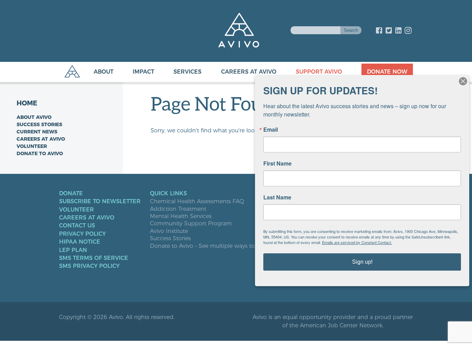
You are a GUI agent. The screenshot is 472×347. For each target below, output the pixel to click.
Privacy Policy (82, 234)
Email (270, 129)
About (103, 71)
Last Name (277, 197)
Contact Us (77, 226)
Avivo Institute (169, 231)
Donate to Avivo (40, 153)
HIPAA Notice (79, 242)
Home (27, 103)
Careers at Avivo (248, 71)
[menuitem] (96, 72)
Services (187, 71)
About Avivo (34, 117)
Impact (143, 71)
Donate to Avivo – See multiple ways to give (208, 246)
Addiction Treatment (178, 209)
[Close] (463, 81)
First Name (277, 163)
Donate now (387, 71)
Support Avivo (319, 71)
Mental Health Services (180, 216)
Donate (71, 193)
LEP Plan (73, 250)
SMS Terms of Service (93, 258)
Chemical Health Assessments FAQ (197, 201)
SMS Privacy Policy (89, 266)
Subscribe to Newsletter (100, 201)
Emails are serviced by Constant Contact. (357, 242)
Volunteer (32, 146)
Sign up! (362, 262)
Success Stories (39, 124)
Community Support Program (191, 224)
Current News (37, 132)
